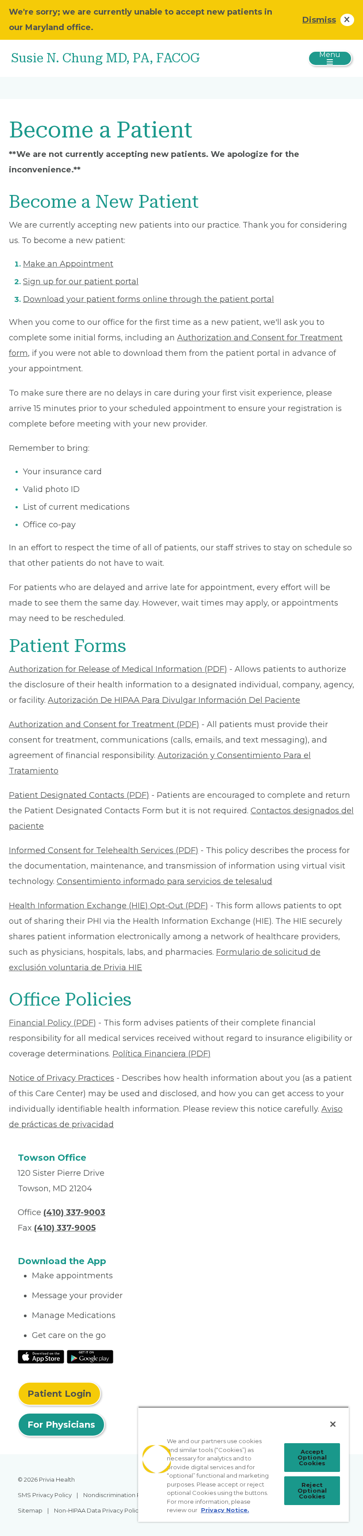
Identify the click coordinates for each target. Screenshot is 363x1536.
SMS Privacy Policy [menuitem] (45, 1494)
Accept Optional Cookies (312, 1457)
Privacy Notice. (225, 1509)
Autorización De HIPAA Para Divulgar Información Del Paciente (174, 700)
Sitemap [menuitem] (30, 1510)
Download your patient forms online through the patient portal (148, 299)
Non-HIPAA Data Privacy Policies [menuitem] (100, 1510)
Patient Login (59, 1393)
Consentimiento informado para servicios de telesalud (164, 881)
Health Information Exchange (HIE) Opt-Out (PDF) (108, 906)
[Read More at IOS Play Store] (41, 1356)
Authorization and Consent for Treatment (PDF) (104, 724)
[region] (243, 1464)
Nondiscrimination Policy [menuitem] (118, 1494)
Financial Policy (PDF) (52, 1023)
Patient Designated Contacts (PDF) (79, 795)
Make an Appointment (68, 264)
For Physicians (61, 1424)
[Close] (333, 1424)
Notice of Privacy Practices (61, 1078)
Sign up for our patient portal (81, 281)
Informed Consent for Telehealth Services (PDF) (103, 850)
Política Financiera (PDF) (161, 1054)
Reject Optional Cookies (312, 1490)
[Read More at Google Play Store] (90, 1356)
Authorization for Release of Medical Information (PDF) (118, 669)
